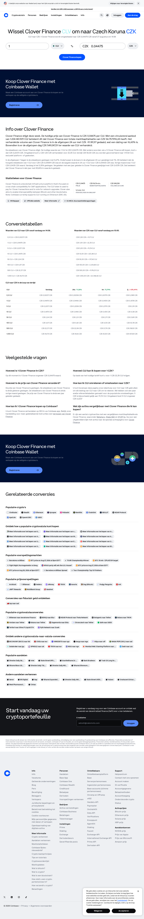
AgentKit (91, 824)
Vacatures (36, 778)
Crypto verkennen (40, 837)
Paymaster (92, 806)
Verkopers (36, 799)
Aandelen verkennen (41, 840)
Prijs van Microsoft (123, 838)
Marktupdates (38, 865)
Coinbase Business (68, 811)
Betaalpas (64, 792)
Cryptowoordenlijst (40, 861)
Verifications (93, 816)
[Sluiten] (138, 891)
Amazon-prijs (121, 842)
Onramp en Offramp (96, 795)
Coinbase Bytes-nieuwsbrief (39, 848)
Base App (64, 778)
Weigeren (98, 911)
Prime (62, 827)
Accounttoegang (122, 796)
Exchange (64, 834)
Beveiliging (37, 792)
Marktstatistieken (40, 844)
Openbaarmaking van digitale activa (41, 826)
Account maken (122, 781)
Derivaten (64, 796)
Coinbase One (66, 781)
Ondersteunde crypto (124, 799)
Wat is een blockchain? (42, 875)
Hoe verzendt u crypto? (42, 885)
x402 (89, 798)
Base (89, 778)
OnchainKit (92, 809)
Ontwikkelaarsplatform (97, 774)
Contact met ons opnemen (127, 778)
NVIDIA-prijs (120, 831)
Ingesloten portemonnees (99, 785)
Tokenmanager (66, 819)
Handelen (64, 774)
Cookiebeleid (122, 900)
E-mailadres (81, 718)
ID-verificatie (121, 785)
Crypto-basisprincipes (42, 854)
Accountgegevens (123, 788)
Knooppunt (92, 820)
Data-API (91, 813)
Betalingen (64, 815)
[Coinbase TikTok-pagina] (26, 897)
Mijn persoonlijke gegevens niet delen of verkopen (44, 820)
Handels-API (92, 802)
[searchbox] (132, 46)
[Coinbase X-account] (4, 897)
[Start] (6, 15)
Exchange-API (93, 834)
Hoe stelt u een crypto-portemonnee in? (42, 880)
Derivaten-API (93, 845)
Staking (63, 831)
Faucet (90, 831)
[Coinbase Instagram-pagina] (19, 897)
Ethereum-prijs (121, 815)
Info (33, 774)
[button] (32, 15)
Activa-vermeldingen (69, 808)
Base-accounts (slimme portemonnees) (97, 789)
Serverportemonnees (97, 781)
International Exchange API (99, 838)
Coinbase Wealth (67, 785)
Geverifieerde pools (69, 842)
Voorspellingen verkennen (71, 799)
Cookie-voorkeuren (40, 815)
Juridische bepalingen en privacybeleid (43, 804)
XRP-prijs (119, 822)
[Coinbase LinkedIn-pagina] (12, 897)
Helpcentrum (121, 774)
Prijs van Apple (121, 834)
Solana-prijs (120, 819)
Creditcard (64, 788)
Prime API (91, 842)
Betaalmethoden (122, 792)
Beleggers (36, 796)
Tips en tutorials (39, 857)
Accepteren (124, 911)
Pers (34, 788)
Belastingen (37, 889)
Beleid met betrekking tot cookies (43, 810)
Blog (34, 785)
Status (118, 803)
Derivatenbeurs (67, 838)
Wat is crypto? (38, 872)
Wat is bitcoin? (38, 868)
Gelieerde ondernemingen (43, 781)
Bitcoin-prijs (120, 811)
